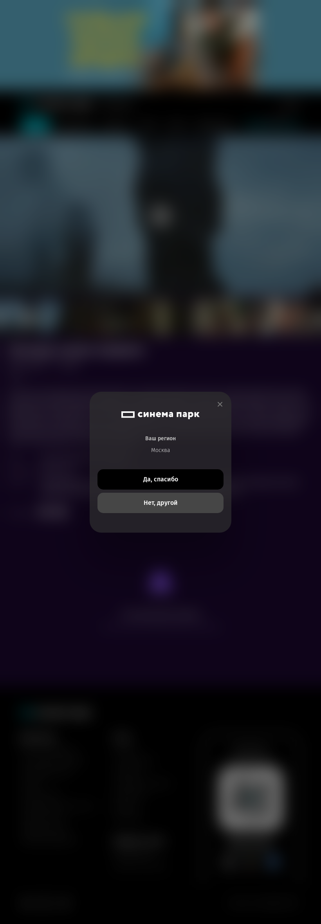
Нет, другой (161, 502)
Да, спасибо (160, 479)
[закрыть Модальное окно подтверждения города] (220, 404)
